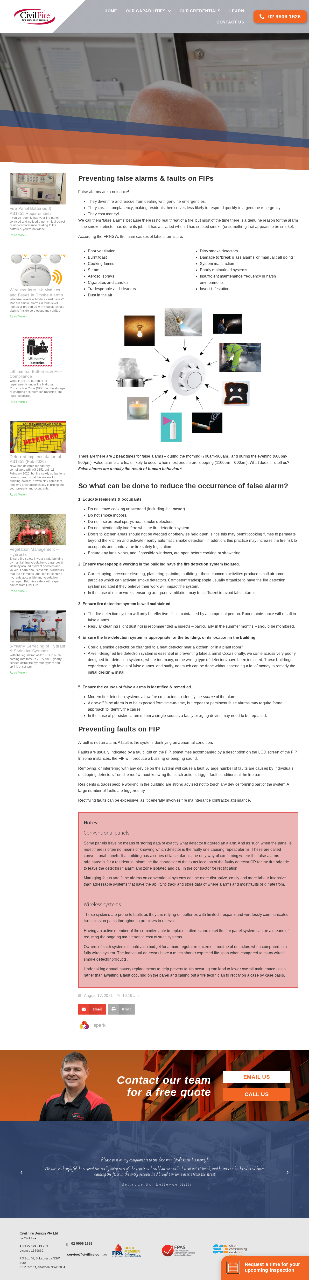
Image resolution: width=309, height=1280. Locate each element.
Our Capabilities (146, 11)
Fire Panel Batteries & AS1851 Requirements (31, 211)
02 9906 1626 (81, 1243)
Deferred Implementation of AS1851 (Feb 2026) (35, 459)
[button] (92, 1009)
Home (111, 11)
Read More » (18, 235)
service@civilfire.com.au (87, 1254)
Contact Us (230, 22)
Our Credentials (200, 11)
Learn (236, 11)
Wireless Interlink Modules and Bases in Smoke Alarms (36, 292)
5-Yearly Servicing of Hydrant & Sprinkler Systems (37, 648)
